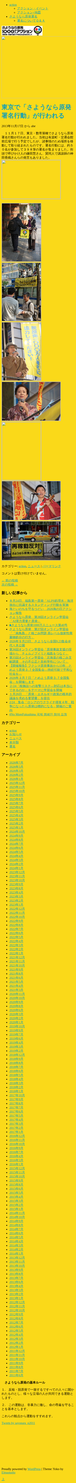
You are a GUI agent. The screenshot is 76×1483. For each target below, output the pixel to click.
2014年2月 (16, 1249)
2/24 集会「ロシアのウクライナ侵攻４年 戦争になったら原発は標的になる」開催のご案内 (41, 706)
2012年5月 (16, 1330)
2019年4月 (16, 1042)
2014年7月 (16, 1229)
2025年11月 (17, 787)
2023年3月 (16, 896)
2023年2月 (16, 900)
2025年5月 (16, 811)
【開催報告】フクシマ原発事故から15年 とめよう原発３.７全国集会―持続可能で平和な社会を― (40, 669)
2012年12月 (17, 1302)
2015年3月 (16, 1200)
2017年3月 (16, 1123)
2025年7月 (16, 803)
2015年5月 (16, 1192)
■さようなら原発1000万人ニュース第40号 (38, 625)
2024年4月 (16, 856)
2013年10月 (17, 1265)
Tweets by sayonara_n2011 (18, 1423)
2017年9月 (16, 1099)
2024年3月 (16, 860)
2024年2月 (16, 864)
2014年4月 (16, 1241)
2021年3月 (16, 990)
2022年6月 (16, 933)
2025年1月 (16, 827)
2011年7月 (16, 1371)
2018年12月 (17, 1054)
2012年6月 (16, 1326)
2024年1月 (16, 868)
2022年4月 (16, 941)
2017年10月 (17, 1095)
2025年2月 (16, 823)
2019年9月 (16, 1030)
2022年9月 (16, 921)
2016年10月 (17, 1144)
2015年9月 (16, 1180)
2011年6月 (16, 1375)
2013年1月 (16, 1298)
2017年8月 (16, 1103)
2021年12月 (17, 957)
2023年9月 (16, 884)
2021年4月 (16, 985)
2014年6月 (16, 1233)
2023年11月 (17, 876)
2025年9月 (16, 795)
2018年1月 (16, 1091)
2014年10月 (17, 1217)
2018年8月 (16, 1063)
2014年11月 (17, 1213)
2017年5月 (16, 1115)
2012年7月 (16, 1322)
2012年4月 (16, 1334)
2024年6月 (16, 847)
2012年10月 (17, 1310)
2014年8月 (16, 1225)
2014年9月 (16, 1221)
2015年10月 (17, 1176)
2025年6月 (16, 807)
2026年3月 (16, 770)
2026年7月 (16, 762)
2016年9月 (16, 1148)
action (13, 4)
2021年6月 (16, 977)
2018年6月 (16, 1071)
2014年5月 (16, 1237)
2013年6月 (16, 1282)
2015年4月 (16, 1196)
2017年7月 (16, 1107)
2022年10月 (17, 916)
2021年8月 (16, 973)
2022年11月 (17, 912)
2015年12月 (17, 1168)
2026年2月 (16, 774)
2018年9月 (16, 1058)
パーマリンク (51, 566)
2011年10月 (17, 1359)
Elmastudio (8, 1472)
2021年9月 (16, 969)
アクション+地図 (29, 12)
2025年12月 (17, 783)
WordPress (34, 1469)
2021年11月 (17, 961)
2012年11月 (17, 1306)
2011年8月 (16, 1367)
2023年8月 (16, 888)
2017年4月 (16, 1119)
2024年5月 (16, 852)
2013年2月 (16, 1294)
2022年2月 (16, 949)
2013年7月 (16, 1278)
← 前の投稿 (10, 580)
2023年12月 (17, 872)
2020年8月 (16, 1006)
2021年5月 (16, 981)
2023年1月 (16, 904)
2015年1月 (16, 1209)
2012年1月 (16, 1347)
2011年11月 (17, 1355)
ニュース (34, 566)
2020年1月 (16, 1022)
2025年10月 (17, 791)
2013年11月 (17, 1261)
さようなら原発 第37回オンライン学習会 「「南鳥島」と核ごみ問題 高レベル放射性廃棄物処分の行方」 (40, 633)
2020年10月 (17, 998)
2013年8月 (16, 1274)
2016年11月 (17, 1140)
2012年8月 (16, 1318)
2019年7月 (16, 1034)
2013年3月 (16, 1290)
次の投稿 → (10, 584)
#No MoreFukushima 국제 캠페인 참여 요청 (38, 714)
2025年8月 (16, 799)
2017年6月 (16, 1111)
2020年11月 (17, 994)
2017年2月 (16, 1127)
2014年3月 (16, 1245)
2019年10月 (17, 1026)
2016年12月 (17, 1136)
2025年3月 (16, 819)
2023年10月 (17, 880)
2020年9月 (16, 1002)
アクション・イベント (32, 8)
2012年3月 (16, 1338)
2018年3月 (16, 1083)
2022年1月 (16, 953)
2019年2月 (16, 1050)
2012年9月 (16, 1314)
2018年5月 (16, 1075)
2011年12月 (17, 1351)
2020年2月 (16, 1018)
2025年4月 (16, 815)
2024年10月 (17, 831)
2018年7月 (16, 1067)
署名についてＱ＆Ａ (31, 20)
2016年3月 (16, 1160)
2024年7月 (16, 843)
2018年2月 (16, 1087)
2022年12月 (17, 908)
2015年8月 (16, 1184)
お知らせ (15, 734)
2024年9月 (16, 835)
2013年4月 (16, 1286)
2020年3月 (16, 1014)
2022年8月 (16, 925)
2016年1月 (16, 1164)
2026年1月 (16, 779)
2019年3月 (16, 1046)
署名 (12, 746)
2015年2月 (16, 1205)
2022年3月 (16, 945)
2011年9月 (16, 1363)
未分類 (14, 742)
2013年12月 (17, 1257)
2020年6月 (16, 1010)
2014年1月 (16, 1253)
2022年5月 (16, 937)
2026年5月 (16, 766)
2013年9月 (16, 1269)
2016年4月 (16, 1156)
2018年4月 (16, 1079)
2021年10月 (17, 965)
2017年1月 (16, 1132)
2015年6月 (16, 1188)
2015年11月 (17, 1172)
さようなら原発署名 (23, 16)
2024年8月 (16, 839)
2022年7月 (16, 929)
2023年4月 (16, 892)
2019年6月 (16, 1038)
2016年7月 (16, 1152)
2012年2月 (16, 1342)
